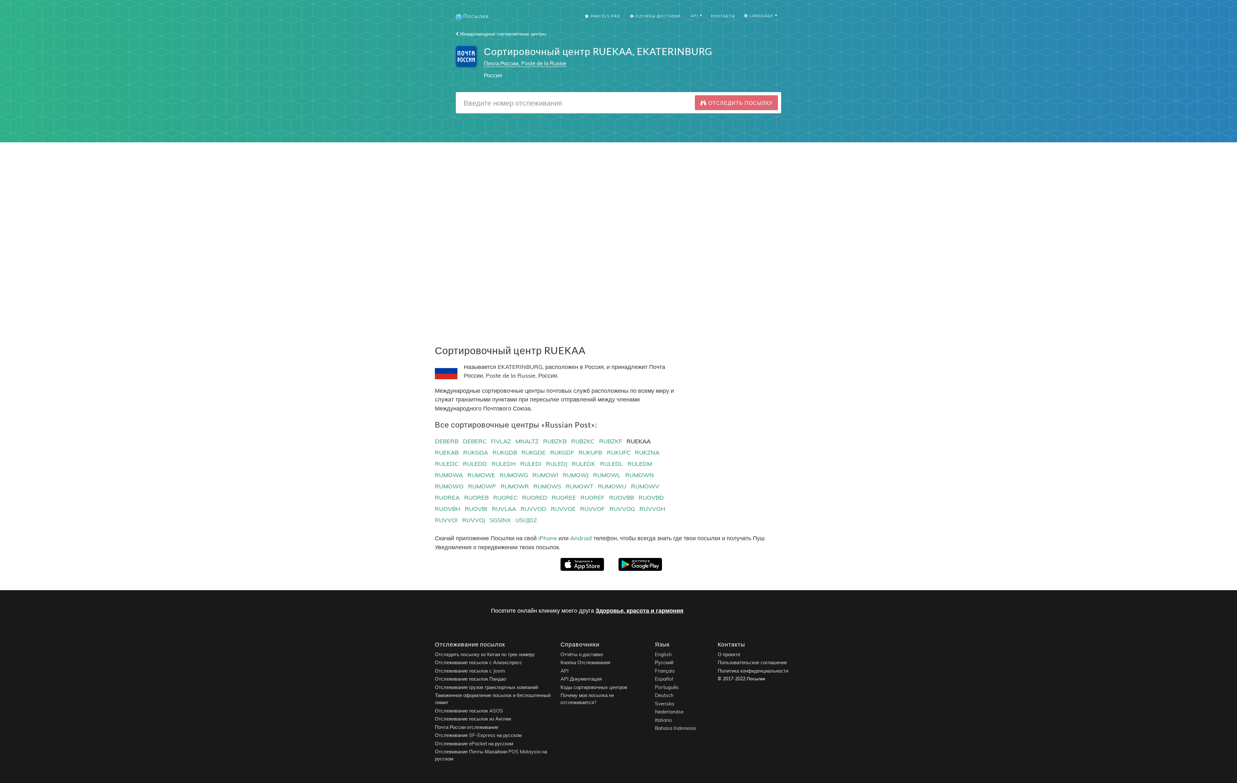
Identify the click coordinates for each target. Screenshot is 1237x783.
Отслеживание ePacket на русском (474, 744)
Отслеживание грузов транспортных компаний (486, 687)
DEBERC (474, 441)
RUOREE (564, 497)
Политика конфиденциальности (753, 671)
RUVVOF (592, 509)
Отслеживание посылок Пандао (470, 679)
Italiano (663, 720)
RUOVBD (651, 497)
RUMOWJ (576, 475)
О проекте (729, 654)
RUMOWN (639, 475)
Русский (664, 662)
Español (664, 679)
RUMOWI (545, 475)
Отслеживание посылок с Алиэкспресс (478, 662)
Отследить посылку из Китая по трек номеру (485, 654)
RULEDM (640, 463)
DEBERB (446, 441)
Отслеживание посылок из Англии (473, 719)
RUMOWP (482, 486)
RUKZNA (647, 452)
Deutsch (664, 695)
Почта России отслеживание (466, 727)
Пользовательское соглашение (752, 662)
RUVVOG (622, 509)
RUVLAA (504, 509)
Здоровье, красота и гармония (640, 610)
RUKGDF (562, 452)
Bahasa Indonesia (675, 728)
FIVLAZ (501, 441)
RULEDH (504, 463)
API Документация (581, 679)
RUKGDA (475, 452)
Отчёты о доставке (582, 654)
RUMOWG (514, 475)
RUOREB (476, 497)
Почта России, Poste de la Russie (525, 63)
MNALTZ (527, 441)
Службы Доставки (658, 16)
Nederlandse (669, 712)
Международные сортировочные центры (502, 34)
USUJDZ (526, 520)
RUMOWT (579, 486)
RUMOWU (612, 486)
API (565, 671)
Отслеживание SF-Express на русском (478, 735)
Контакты (723, 16)
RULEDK (583, 463)
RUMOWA (449, 475)
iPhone (547, 538)
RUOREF (592, 497)
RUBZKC (582, 441)
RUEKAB (447, 452)
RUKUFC (618, 452)
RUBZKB (555, 441)
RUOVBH (447, 509)
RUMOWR (515, 486)
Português (667, 687)
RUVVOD (533, 509)
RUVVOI (446, 520)
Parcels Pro (604, 16)
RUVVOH (652, 509)
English (663, 654)
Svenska (664, 704)
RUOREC (505, 497)
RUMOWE (481, 475)
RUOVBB (621, 497)
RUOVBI (476, 509)
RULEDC (446, 463)
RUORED (534, 497)
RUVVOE (563, 509)
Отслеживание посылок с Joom (470, 671)
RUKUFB (590, 452)
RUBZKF (610, 441)
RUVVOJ (473, 520)
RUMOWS (547, 486)
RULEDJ (556, 463)
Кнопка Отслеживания (585, 662)
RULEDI (531, 463)
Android (581, 538)
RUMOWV (645, 486)
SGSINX (500, 520)
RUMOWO (449, 486)
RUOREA (447, 497)
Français (665, 671)
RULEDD (475, 463)
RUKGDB (505, 452)
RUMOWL (606, 475)
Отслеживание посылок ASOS (469, 711)
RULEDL (611, 463)
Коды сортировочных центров (594, 687)
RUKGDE (534, 452)
